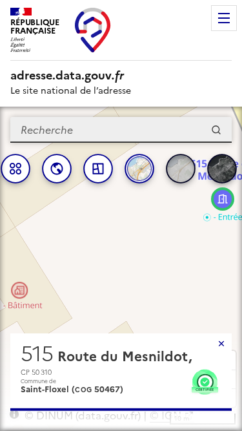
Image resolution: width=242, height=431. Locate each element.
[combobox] (121, 130)
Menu (224, 18)
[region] (121, 269)
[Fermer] (221, 343)
